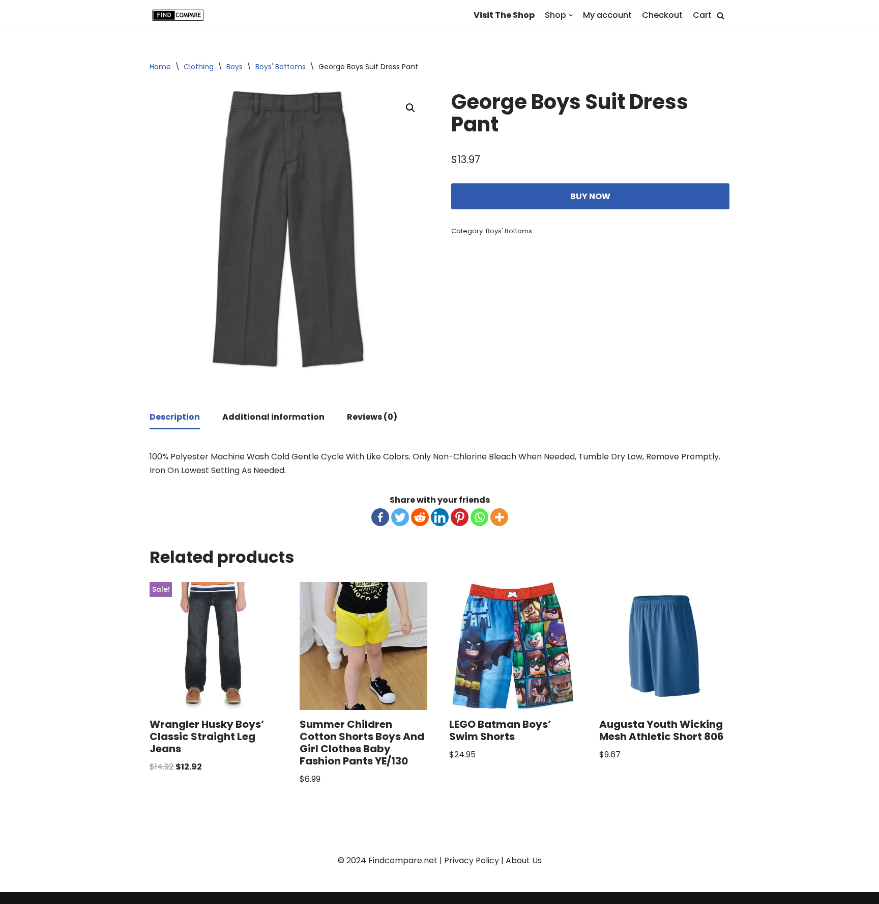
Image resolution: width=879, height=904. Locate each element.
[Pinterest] (459, 517)
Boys (234, 67)
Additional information (273, 417)
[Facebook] (380, 517)
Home (160, 67)
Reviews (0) (372, 417)
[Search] (720, 15)
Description (175, 417)
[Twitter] (400, 517)
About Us (524, 860)
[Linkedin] (440, 517)
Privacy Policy (471, 860)
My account (607, 15)
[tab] (175, 417)
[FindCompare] (180, 15)
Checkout (662, 15)
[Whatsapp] (479, 517)
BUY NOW (590, 196)
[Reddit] (420, 517)
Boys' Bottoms (280, 67)
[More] (499, 517)
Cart (702, 15)
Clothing (199, 67)
